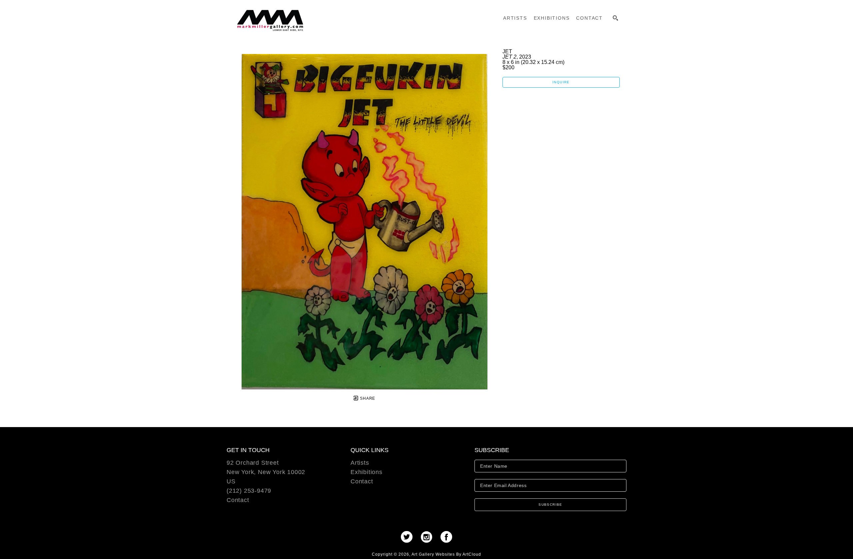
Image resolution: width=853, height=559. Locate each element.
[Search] (615, 18)
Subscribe (550, 504)
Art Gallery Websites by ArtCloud (446, 554)
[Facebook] (446, 537)
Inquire (561, 82)
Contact (238, 500)
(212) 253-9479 (249, 491)
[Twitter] (409, 537)
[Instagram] (428, 537)
